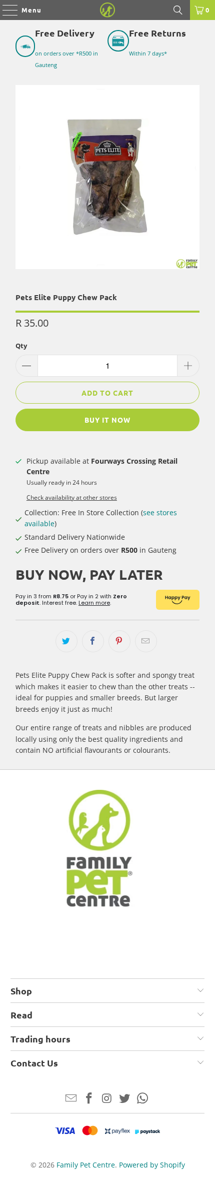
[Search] (178, 10)
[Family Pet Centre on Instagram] (107, 1098)
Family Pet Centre (85, 1164)
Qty (21, 345)
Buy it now (107, 419)
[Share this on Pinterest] (119, 641)
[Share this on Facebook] (93, 641)
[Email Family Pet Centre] (71, 1098)
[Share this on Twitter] (67, 641)
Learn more (94, 603)
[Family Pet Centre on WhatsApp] (143, 1098)
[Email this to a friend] (146, 641)
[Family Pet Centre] (108, 10)
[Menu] (5, 10)
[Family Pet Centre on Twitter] (125, 1098)
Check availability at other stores (71, 497)
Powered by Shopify (152, 1164)
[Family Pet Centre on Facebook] (89, 1098)
